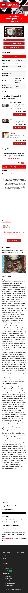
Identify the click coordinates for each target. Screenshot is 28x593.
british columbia (8, 576)
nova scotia (7, 581)
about (4, 558)
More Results (12, 240)
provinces (6, 574)
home (4, 550)
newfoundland (8, 578)
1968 (16, 63)
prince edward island (10, 583)
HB (11, 120)
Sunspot (12, 133)
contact (5, 561)
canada (6, 566)
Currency (15, 163)
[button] (23, 170)
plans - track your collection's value (13, 553)
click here (9, 538)
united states (8, 568)
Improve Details (15, 47)
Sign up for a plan (13, 158)
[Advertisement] (14, 204)
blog (4, 555)
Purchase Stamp (15, 43)
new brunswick (8, 585)
